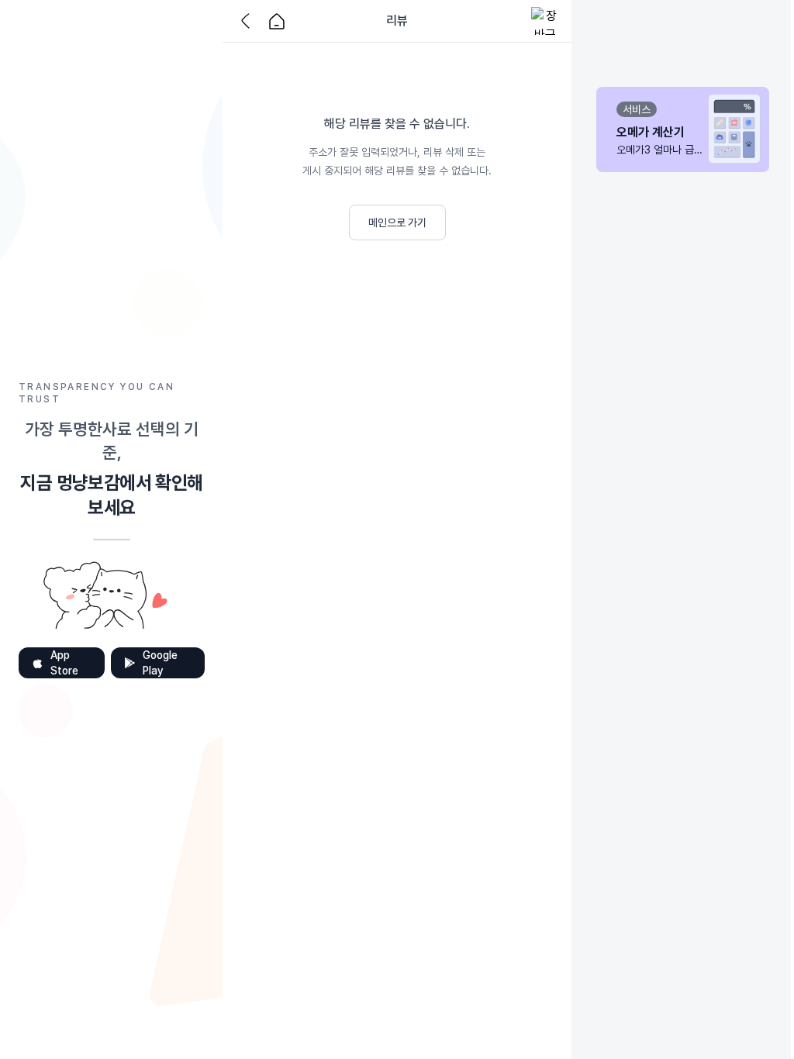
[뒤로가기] (249, 21)
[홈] (277, 21)
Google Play (160, 663)
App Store (64, 663)
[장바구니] (545, 21)
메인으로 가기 (397, 222)
